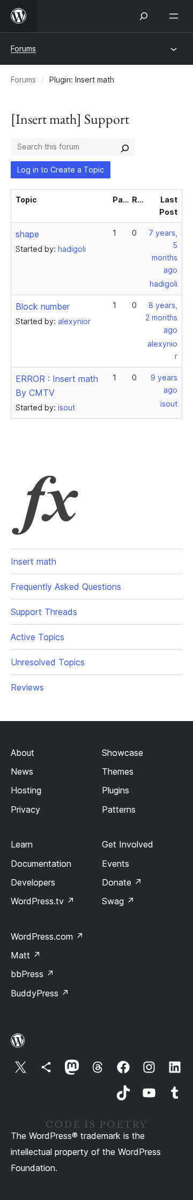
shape (27, 234)
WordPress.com (47, 936)
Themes (117, 771)
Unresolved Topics (48, 662)
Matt (26, 955)
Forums (23, 48)
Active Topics (37, 637)
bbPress (32, 974)
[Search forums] (125, 146)
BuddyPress (40, 993)
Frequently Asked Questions (66, 586)
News (22, 771)
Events (115, 863)
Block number (43, 306)
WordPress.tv (43, 901)
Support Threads (44, 611)
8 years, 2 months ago (161, 317)
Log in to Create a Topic (60, 169)
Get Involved (127, 844)
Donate (122, 882)
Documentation (41, 863)
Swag (118, 901)
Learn (22, 844)
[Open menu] (176, 16)
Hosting (26, 790)
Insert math (33, 561)
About (22, 752)
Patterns (119, 809)
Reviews (27, 687)
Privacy (25, 809)
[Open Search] (144, 16)
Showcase (122, 752)
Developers (33, 882)
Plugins (115, 790)
